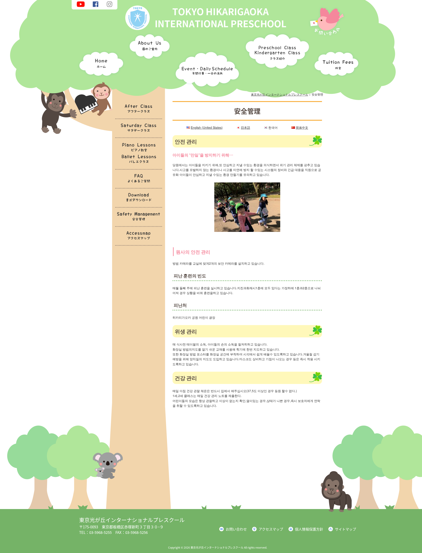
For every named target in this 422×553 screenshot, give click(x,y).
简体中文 (302, 127)
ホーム (100, 62)
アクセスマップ (271, 529)
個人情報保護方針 (309, 529)
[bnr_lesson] (138, 166)
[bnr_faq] (138, 185)
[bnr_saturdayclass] (138, 134)
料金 (335, 62)
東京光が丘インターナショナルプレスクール (132, 520)
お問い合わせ (236, 529)
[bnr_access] (138, 242)
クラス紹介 (275, 50)
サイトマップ (345, 529)
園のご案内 (148, 47)
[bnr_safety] (138, 223)
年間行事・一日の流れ (206, 68)
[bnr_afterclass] (138, 115)
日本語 (245, 127)
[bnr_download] (138, 204)
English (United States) (207, 127)
